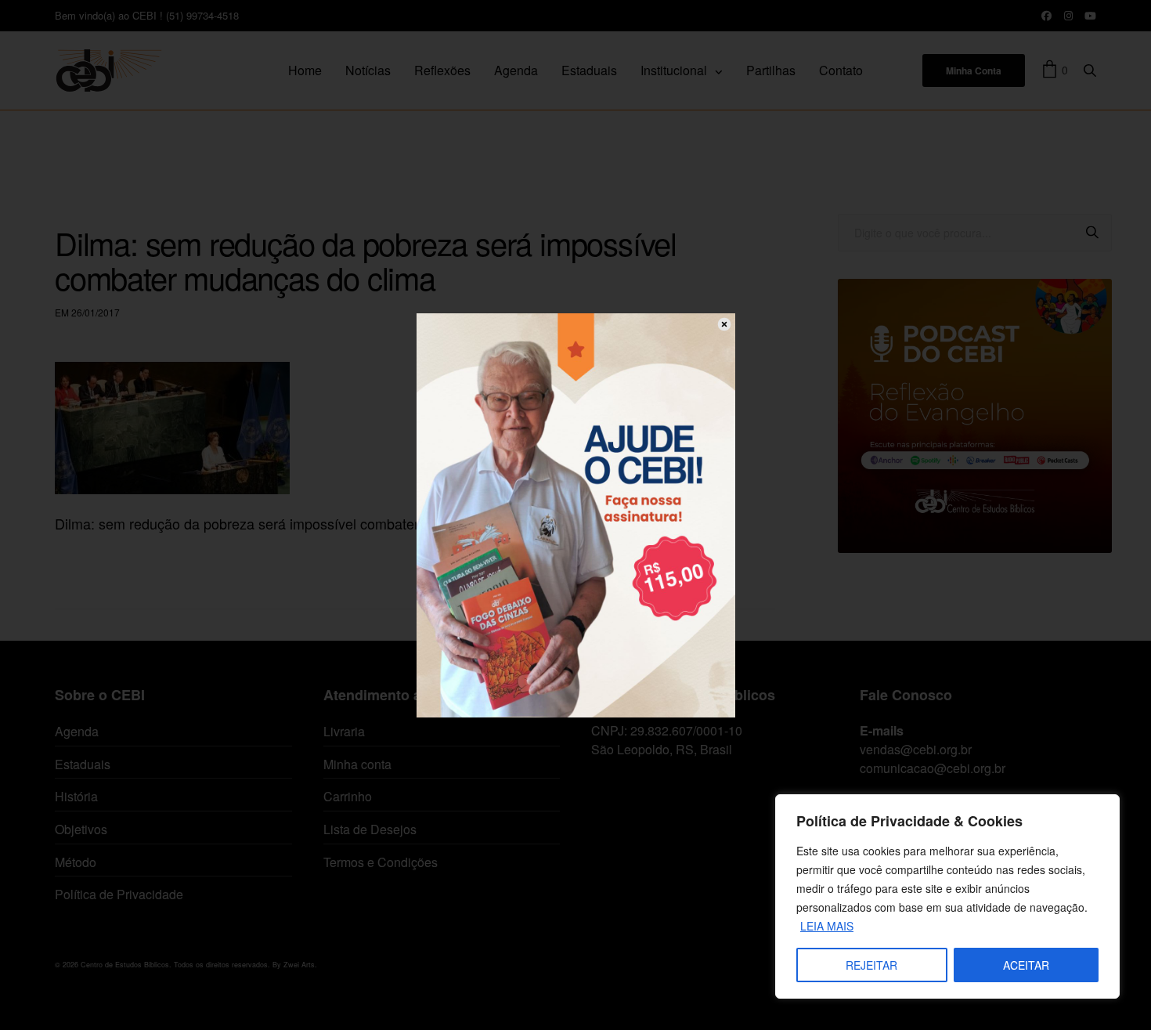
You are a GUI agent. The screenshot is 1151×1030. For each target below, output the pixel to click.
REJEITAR (871, 965)
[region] (947, 896)
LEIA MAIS (826, 926)
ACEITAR (1026, 965)
